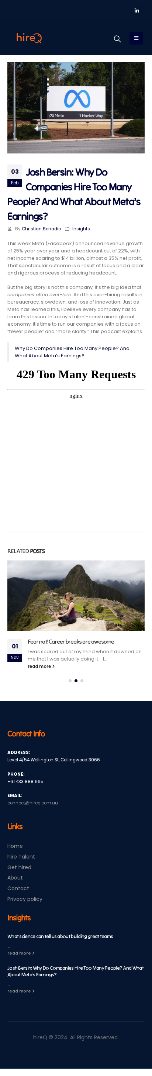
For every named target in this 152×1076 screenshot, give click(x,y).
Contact (18, 888)
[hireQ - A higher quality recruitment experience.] (29, 38)
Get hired (19, 867)
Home (15, 846)
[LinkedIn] (137, 10)
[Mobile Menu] (136, 38)
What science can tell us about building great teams (60, 936)
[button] (70, 680)
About (15, 877)
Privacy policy (24, 899)
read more (40, 666)
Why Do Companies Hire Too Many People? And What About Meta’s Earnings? (72, 352)
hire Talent (21, 856)
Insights (81, 229)
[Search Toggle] (117, 39)
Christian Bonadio (41, 229)
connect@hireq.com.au (32, 803)
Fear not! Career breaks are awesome (71, 641)
